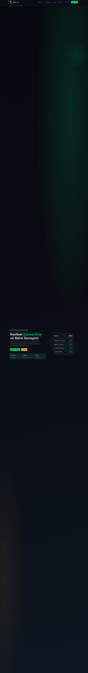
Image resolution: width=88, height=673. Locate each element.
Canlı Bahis (60, 2)
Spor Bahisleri (47, 2)
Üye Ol (24, 349)
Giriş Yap (74, 2)
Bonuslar (67, 2)
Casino (54, 2)
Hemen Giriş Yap (15, 349)
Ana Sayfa (40, 2)
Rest (16, 2)
